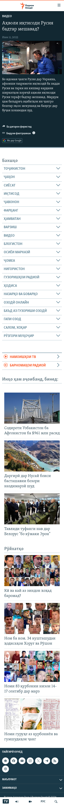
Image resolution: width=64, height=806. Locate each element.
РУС (43, 801)
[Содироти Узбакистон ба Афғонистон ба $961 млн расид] (32, 408)
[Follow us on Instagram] (30, 760)
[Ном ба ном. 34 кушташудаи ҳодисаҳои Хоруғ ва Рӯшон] (32, 618)
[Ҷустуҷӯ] (56, 801)
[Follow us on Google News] (5, 760)
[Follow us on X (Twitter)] (38, 760)
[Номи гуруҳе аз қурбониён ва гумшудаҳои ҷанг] (32, 714)
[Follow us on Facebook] (13, 760)
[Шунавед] (17, 801)
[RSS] (55, 760)
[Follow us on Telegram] (46, 760)
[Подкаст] (5, 769)
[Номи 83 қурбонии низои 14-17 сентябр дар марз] (32, 666)
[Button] (17, 127)
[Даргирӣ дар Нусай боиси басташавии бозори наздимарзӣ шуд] (32, 456)
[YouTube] (30, 801)
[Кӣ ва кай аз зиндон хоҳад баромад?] (32, 570)
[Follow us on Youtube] (22, 760)
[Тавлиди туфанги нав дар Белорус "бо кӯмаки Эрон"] (32, 508)
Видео (7, 16)
